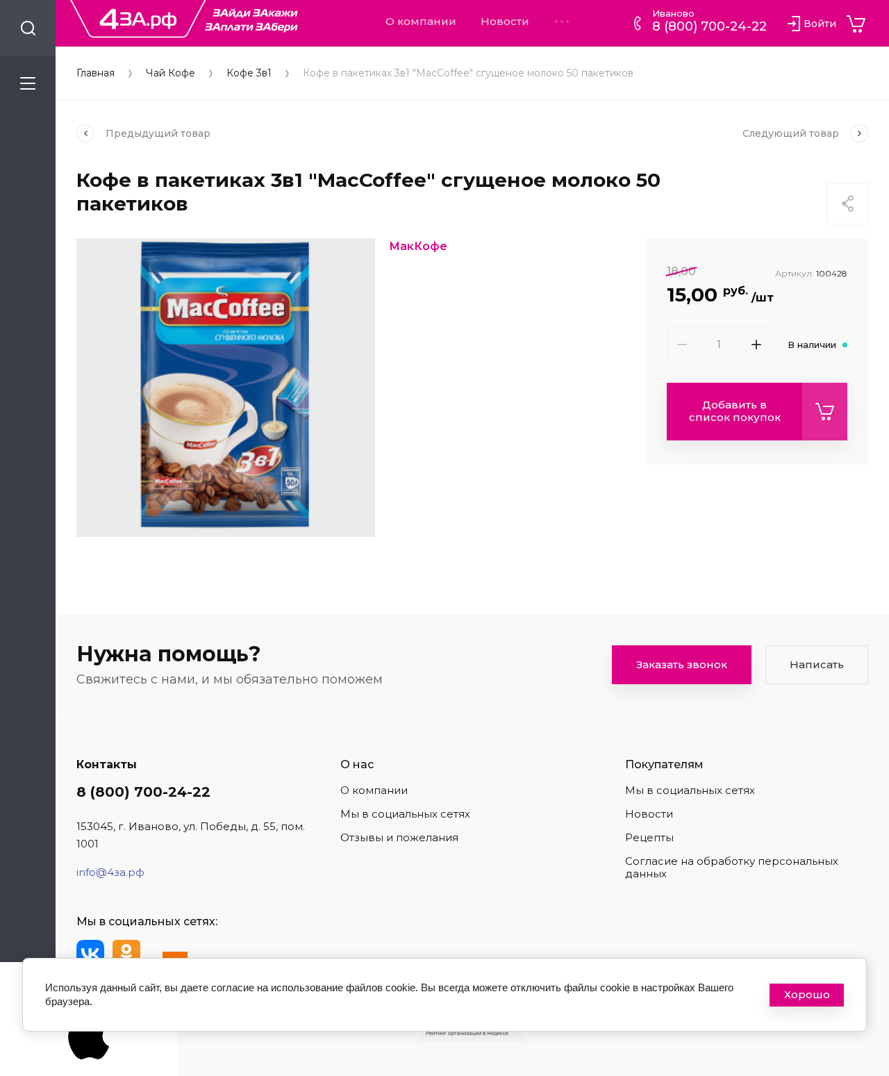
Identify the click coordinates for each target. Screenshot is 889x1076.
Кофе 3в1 (249, 73)
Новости (505, 21)
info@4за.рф (110, 872)
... (562, 21)
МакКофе (418, 246)
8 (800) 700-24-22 (709, 26)
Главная (95, 73)
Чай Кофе (170, 73)
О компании (420, 21)
